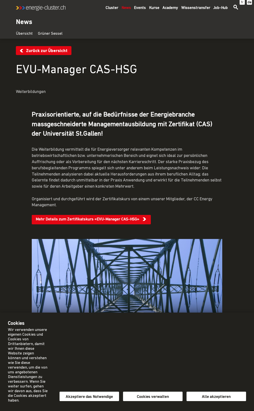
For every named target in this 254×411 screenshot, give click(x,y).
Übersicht (24, 34)
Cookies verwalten (153, 397)
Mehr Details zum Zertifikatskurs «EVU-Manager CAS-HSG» (87, 219)
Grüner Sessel (50, 34)
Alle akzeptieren (216, 397)
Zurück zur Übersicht (46, 51)
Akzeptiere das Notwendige (89, 397)
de (250, 2)
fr (242, 2)
